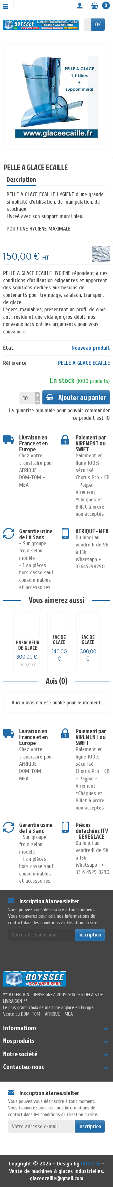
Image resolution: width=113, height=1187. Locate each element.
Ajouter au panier (82, 397)
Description (21, 179)
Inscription (89, 934)
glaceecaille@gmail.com (56, 1178)
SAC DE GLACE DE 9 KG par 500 (88, 644)
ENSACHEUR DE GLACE (28, 645)
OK (98, 24)
